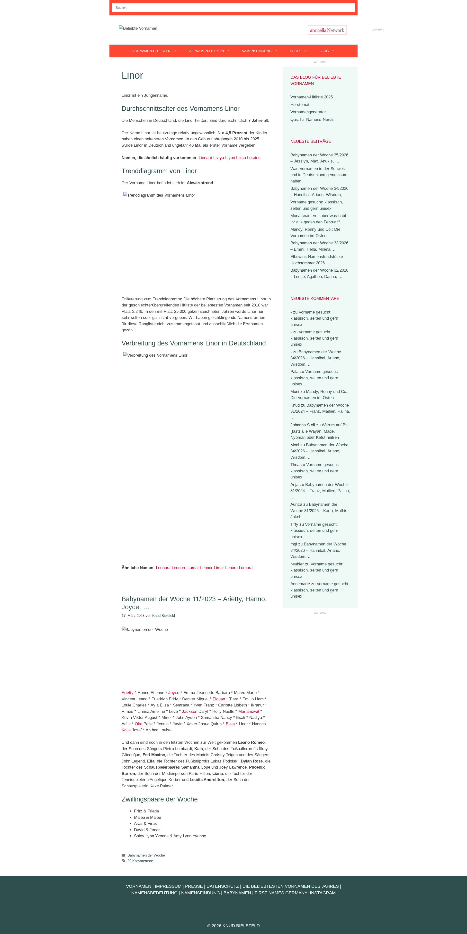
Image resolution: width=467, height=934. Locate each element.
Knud (295, 405)
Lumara (245, 567)
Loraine (253, 157)
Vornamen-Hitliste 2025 (311, 97)
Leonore (179, 567)
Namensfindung (257, 51)
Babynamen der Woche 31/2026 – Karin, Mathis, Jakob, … (319, 510)
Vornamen (138, 886)
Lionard (205, 157)
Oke (138, 724)
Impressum (168, 886)
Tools (295, 51)
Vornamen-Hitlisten (151, 51)
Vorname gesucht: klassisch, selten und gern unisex (314, 318)
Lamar (193, 567)
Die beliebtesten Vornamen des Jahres (290, 886)
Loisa (241, 157)
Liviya (218, 157)
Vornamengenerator (308, 112)
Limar (219, 567)
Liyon (230, 157)
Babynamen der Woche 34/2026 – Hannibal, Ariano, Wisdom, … (315, 358)
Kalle (126, 730)
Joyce (173, 692)
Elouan (219, 699)
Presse (194, 886)
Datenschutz (223, 886)
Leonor (206, 567)
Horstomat (299, 104)
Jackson (189, 711)
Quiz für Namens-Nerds (312, 119)
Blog (324, 51)
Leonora (163, 567)
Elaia (230, 724)
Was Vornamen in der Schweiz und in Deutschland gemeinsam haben (318, 174)
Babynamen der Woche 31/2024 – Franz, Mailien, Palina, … (320, 411)
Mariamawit (248, 711)
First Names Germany (281, 892)
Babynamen (237, 892)
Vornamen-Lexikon (206, 51)
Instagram (323, 892)
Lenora (231, 567)
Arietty (128, 692)
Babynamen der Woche (146, 855)
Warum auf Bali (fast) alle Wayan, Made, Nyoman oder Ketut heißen (320, 431)
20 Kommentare (140, 861)
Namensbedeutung (154, 892)
